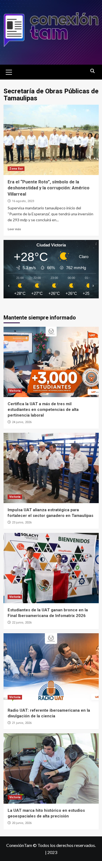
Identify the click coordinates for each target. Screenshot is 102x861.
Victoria (14, 390)
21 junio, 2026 (22, 723)
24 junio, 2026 (22, 422)
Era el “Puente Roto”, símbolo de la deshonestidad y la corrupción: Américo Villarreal (48, 188)
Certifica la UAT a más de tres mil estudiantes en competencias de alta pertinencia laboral (43, 409)
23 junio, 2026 (22, 522)
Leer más (14, 229)
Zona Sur (16, 168)
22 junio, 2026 (22, 622)
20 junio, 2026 (22, 823)
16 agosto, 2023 (23, 201)
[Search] (92, 71)
